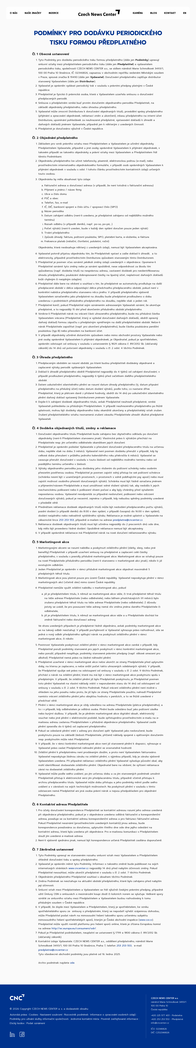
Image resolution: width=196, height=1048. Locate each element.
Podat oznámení (35, 1023)
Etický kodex (17, 1023)
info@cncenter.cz (160, 1023)
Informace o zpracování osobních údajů (113, 1015)
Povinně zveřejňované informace (119, 1019)
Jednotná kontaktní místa (84, 1019)
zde (72, 963)
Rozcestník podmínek (76, 1015)
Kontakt (170, 13)
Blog (153, 13)
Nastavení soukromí (51, 1015)
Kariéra (138, 13)
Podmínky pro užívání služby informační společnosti (39, 1019)
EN (184, 13)
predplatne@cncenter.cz (128, 520)
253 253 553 (66, 520)
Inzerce (53, 13)
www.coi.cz (145, 920)
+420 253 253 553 (160, 1019)
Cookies (33, 1015)
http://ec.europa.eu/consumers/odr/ (74, 928)
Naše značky (33, 13)
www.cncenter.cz (78, 868)
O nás (13, 13)
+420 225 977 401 (160, 1015)
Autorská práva (18, 1015)
